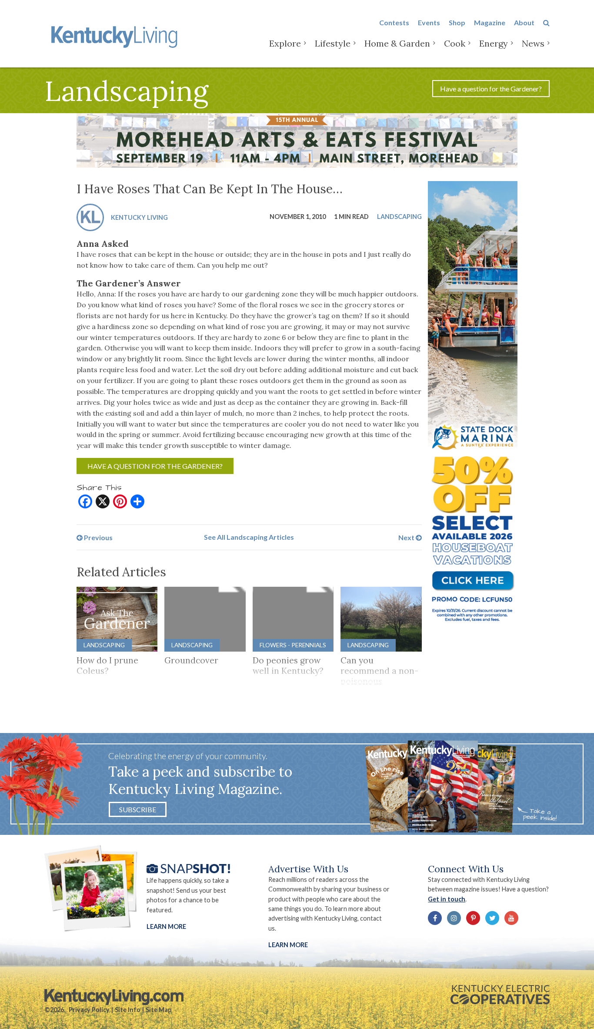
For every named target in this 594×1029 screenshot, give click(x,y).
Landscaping (399, 216)
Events (429, 22)
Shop (457, 22)
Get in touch (446, 899)
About (524, 22)
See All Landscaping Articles (249, 537)
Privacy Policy (89, 1009)
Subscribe (137, 809)
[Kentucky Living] (115, 35)
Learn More (166, 926)
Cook (454, 43)
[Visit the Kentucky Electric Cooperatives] (500, 994)
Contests (394, 22)
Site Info (127, 1009)
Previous (98, 537)
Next (407, 537)
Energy (493, 43)
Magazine (489, 22)
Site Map (158, 1009)
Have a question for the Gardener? (491, 88)
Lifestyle (332, 43)
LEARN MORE (288, 944)
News (533, 43)
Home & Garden (397, 43)
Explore (285, 43)
